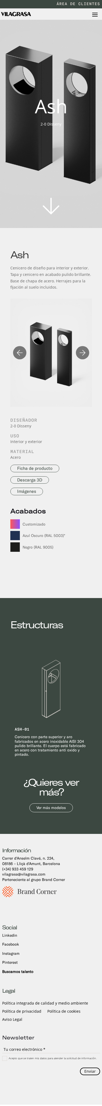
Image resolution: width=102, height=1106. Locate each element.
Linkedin (9, 935)
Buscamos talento (17, 971)
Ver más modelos (51, 807)
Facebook (10, 944)
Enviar (90, 1071)
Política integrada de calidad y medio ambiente (45, 1003)
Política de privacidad (21, 1011)
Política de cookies (64, 1011)
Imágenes (26, 491)
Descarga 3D (29, 480)
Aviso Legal (12, 1020)
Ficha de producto (34, 468)
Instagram (11, 953)
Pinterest (10, 962)
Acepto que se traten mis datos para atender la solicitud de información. (53, 1058)
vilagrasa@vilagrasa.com (23, 874)
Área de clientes (78, 4)
